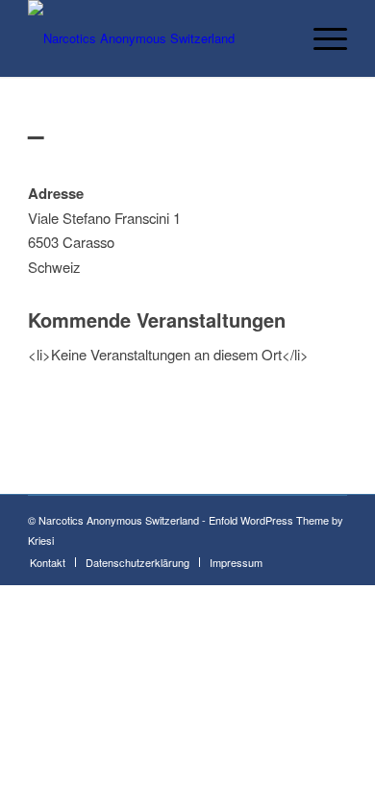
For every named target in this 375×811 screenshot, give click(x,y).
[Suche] (275, 38)
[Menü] (320, 38)
